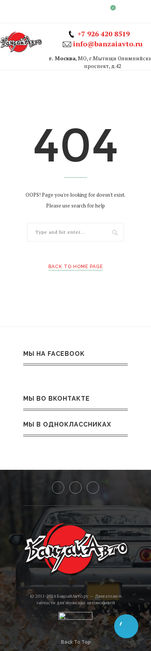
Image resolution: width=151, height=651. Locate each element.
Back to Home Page (75, 266)
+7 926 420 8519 (103, 33)
